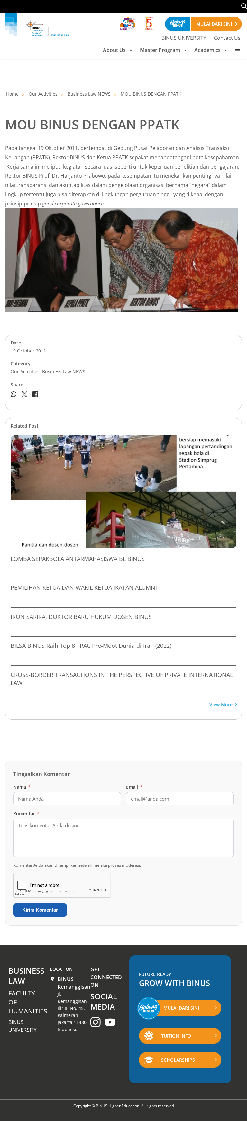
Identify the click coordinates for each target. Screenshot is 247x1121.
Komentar (26, 814)
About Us (114, 50)
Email (134, 787)
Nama (22, 787)
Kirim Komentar (40, 910)
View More (221, 705)
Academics (207, 50)
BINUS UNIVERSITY (183, 37)
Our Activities (43, 94)
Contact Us (227, 37)
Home (12, 94)
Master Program (160, 50)
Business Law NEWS (89, 94)
